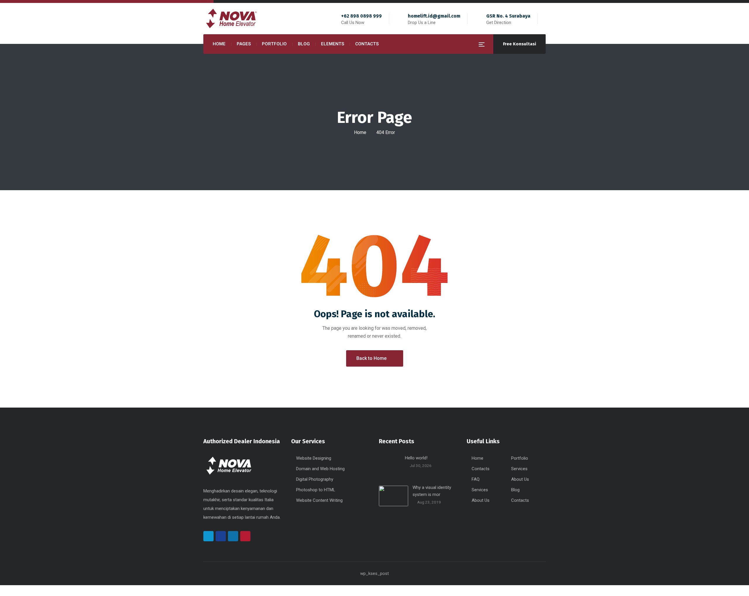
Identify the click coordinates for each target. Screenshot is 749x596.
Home (360, 132)
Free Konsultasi (519, 44)
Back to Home (371, 358)
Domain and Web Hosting (320, 468)
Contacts (480, 468)
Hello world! (416, 458)
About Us (520, 479)
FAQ (476, 479)
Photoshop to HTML (315, 489)
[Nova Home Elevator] (232, 18)
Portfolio (519, 458)
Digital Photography (314, 479)
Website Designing (313, 458)
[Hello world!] (390, 465)
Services (519, 468)
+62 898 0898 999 (361, 16)
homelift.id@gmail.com (434, 16)
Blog (515, 489)
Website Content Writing (319, 500)
